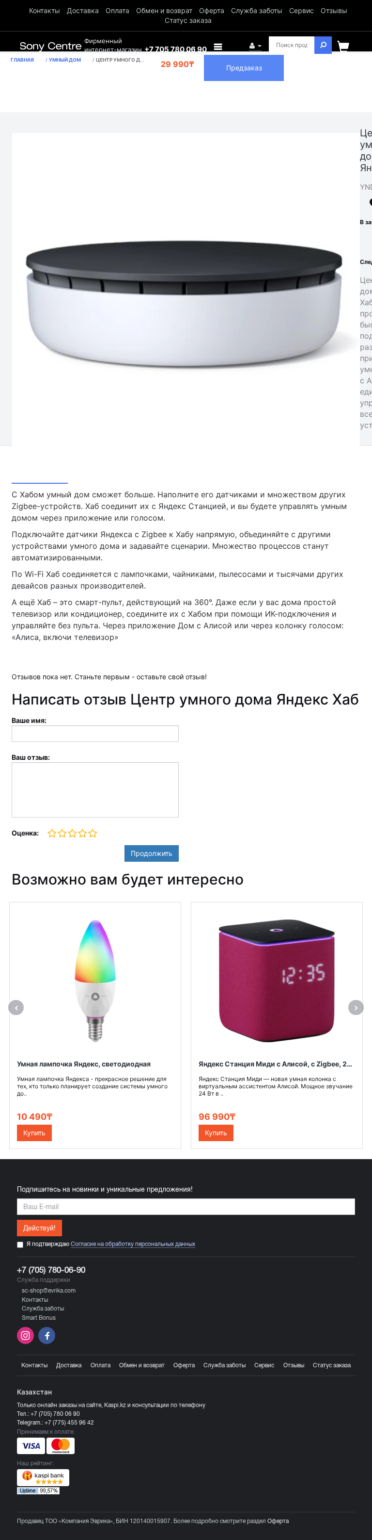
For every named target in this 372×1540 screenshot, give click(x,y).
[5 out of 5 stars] (92, 833)
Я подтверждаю (111, 1244)
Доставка (83, 10)
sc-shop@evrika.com (49, 1290)
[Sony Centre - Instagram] (26, 1341)
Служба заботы (256, 10)
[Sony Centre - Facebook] (45, 1341)
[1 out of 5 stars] (52, 833)
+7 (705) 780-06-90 (51, 1270)
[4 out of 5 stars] (82, 833)
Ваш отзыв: (31, 757)
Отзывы (334, 10)
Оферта (211, 10)
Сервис (301, 10)
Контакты (44, 10)
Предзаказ (244, 68)
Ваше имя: (29, 720)
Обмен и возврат (164, 10)
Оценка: (25, 833)
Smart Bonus (39, 1317)
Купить (34, 1133)
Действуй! (39, 1228)
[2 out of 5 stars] (62, 833)
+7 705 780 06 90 (175, 49)
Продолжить (151, 853)
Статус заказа (188, 20)
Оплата (117, 10)
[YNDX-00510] (186, 307)
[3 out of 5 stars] (72, 833)
